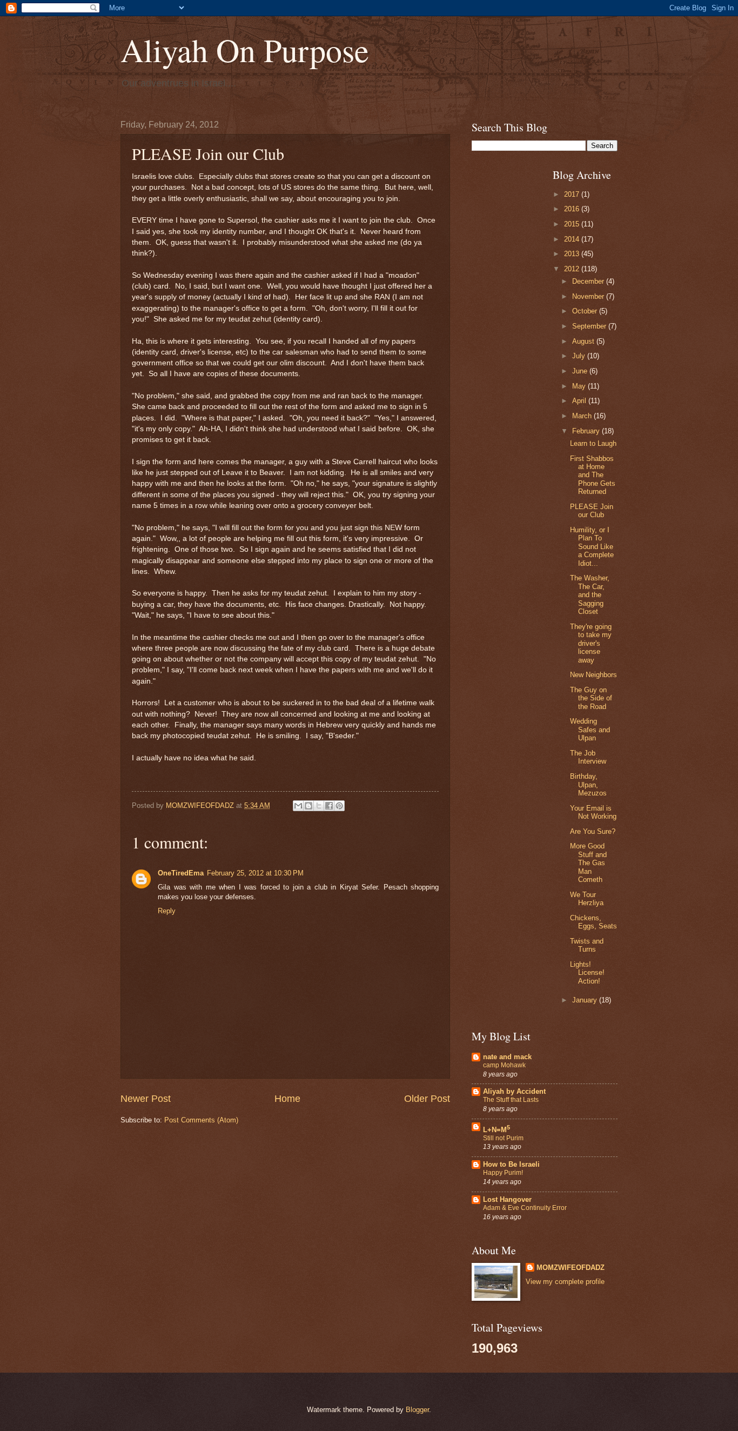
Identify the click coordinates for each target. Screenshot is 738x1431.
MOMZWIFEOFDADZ (570, 1267)
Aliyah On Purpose (244, 49)
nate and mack (507, 1057)
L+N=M (496, 1130)
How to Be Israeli (511, 1164)
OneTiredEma (181, 873)
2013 (572, 254)
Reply (167, 911)
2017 (572, 194)
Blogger (417, 1410)
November (589, 296)
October (585, 311)
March (583, 416)
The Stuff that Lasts (511, 1100)
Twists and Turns (586, 945)
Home (287, 1098)
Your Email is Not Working (593, 812)
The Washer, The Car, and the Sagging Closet (589, 595)
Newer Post (145, 1098)
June (580, 371)
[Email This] (298, 805)
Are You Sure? (592, 831)
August (584, 341)
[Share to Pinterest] (339, 805)
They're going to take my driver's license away (591, 643)
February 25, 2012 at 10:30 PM (255, 873)
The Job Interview (588, 757)
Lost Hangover (507, 1199)
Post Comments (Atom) (201, 1120)
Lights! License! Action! (587, 972)
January (585, 1000)
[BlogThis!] (308, 805)
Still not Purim (503, 1138)
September (590, 326)
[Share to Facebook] (329, 805)
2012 (572, 269)
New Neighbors (593, 675)
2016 (572, 209)
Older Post (427, 1098)
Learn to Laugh (593, 443)
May (580, 386)
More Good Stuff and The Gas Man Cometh (588, 863)
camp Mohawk (504, 1065)
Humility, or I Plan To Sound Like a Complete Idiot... (592, 546)
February (587, 431)
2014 (572, 239)
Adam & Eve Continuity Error (525, 1208)
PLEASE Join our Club (591, 511)
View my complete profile (565, 1282)
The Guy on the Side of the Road (591, 698)
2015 (572, 224)
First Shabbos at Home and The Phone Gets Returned (592, 475)
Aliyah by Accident (514, 1091)
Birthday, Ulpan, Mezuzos (588, 784)
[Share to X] (318, 805)
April (580, 401)
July (579, 356)
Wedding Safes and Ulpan (590, 729)
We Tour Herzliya (586, 899)
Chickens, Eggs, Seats (593, 922)
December (589, 281)
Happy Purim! (503, 1172)
